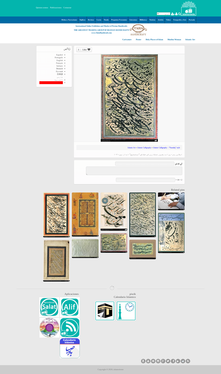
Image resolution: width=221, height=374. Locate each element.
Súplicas (82, 20)
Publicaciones (55, 7)
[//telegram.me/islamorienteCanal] (183, 361)
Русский (59, 71)
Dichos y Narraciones (69, 20)
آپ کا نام (178, 164)
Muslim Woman (174, 40)
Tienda (106, 20)
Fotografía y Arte (179, 20)
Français (59, 63)
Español (59, 55)
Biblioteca (143, 20)
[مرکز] (188, 8)
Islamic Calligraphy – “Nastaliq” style (166, 148)
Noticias (152, 20)
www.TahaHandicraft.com (101, 33)
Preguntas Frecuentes (119, 20)
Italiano (60, 66)
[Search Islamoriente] (179, 14)
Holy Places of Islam (154, 40)
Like (82, 50)
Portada (192, 20)
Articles (160, 20)
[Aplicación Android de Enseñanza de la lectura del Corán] (70, 307)
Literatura (133, 20)
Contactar (67, 7)
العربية (58, 80)
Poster (138, 40)
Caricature (127, 40)
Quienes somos (42, 7)
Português (59, 57)
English (60, 60)
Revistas (91, 20)
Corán (99, 20)
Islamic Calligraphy (144, 148)
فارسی (60, 77)
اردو (60, 82)
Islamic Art (190, 40)
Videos (168, 20)
